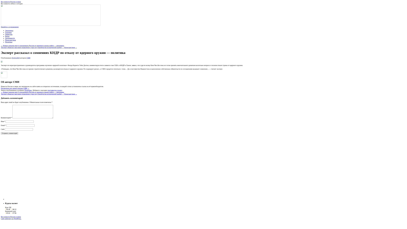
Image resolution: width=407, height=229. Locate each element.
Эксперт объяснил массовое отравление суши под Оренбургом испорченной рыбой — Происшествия (39, 47)
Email (3, 125)
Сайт (2, 129)
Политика (8, 42)
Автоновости (10, 38)
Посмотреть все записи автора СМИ (15, 88)
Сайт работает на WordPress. (11, 219)
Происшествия (10, 40)
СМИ (28, 58)
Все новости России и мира (11, 2)
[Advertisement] (21, 168)
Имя (3, 121)
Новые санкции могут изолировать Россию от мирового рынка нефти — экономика (32, 46)
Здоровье (8, 32)
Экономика (9, 30)
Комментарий (6, 118)
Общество (8, 34)
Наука (7, 36)
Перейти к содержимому (10, 27)
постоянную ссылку (55, 90)
